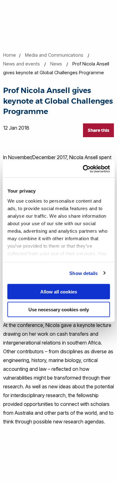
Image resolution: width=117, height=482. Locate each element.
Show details (83, 273)
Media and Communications (54, 55)
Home (9, 55)
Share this (98, 130)
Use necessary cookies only (58, 309)
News (56, 64)
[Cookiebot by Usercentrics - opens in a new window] (83, 169)
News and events (21, 64)
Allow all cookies (58, 291)
